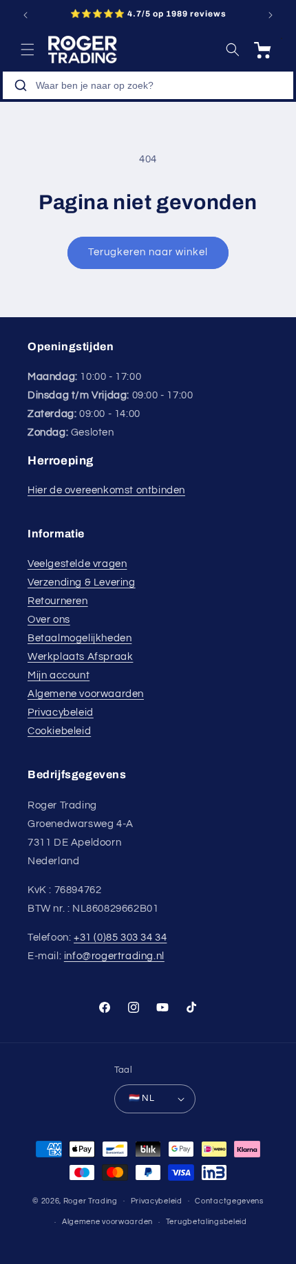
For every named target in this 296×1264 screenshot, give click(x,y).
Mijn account (58, 675)
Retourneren (58, 601)
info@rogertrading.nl (114, 956)
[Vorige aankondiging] (25, 15)
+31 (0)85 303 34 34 (120, 937)
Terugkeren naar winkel (148, 252)
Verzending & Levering (82, 582)
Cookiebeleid (59, 731)
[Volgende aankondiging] (270, 15)
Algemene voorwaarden (86, 694)
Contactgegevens (229, 1201)
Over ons (49, 619)
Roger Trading (90, 1200)
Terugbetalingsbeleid (206, 1221)
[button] (27, 49)
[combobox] (148, 85)
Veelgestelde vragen (77, 564)
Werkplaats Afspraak (80, 657)
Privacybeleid (61, 712)
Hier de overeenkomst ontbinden (106, 490)
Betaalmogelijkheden (79, 638)
